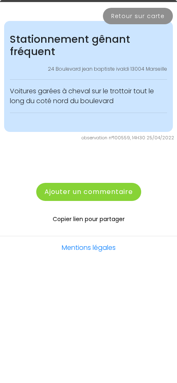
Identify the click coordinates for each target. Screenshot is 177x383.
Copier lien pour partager (89, 219)
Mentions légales (89, 247)
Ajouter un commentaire (88, 191)
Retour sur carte (138, 16)
